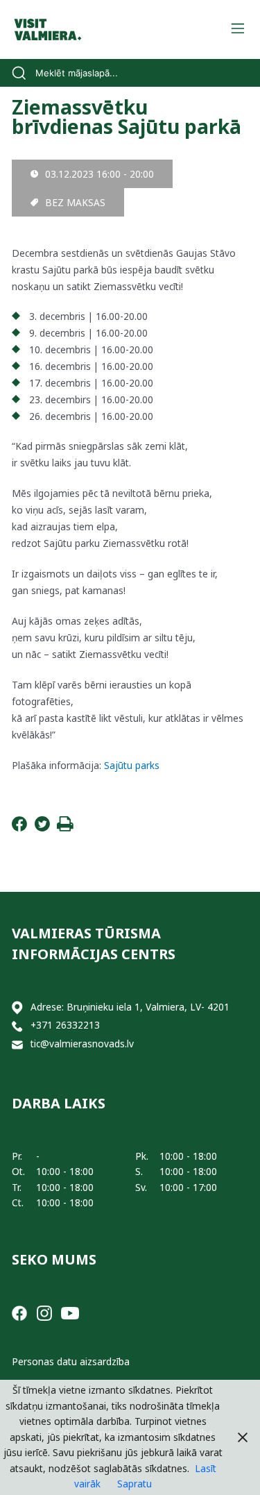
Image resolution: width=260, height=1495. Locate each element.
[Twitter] (42, 827)
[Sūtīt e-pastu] (17, 1044)
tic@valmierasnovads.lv (82, 1043)
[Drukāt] (65, 827)
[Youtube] (70, 1312)
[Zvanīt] (17, 1025)
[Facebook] (19, 827)
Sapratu (134, 1483)
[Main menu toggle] (237, 29)
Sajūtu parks (131, 765)
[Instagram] (44, 1312)
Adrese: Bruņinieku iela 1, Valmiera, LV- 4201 (130, 1006)
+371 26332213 (65, 1024)
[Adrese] (17, 1007)
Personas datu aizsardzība (71, 1361)
